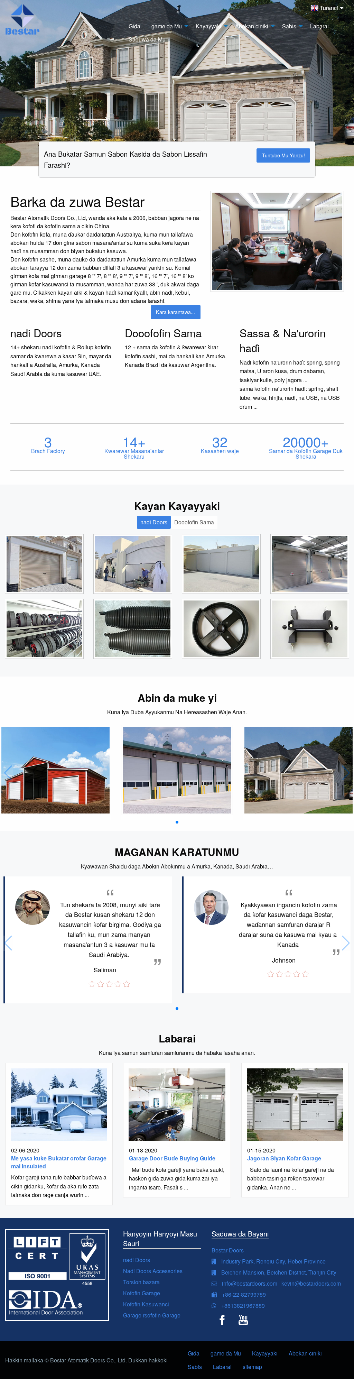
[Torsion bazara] (133, 629)
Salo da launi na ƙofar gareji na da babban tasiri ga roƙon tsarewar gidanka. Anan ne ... (290, 1178)
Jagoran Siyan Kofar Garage (284, 1158)
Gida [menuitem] (134, 26)
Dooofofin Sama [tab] (194, 522)
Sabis (195, 1367)
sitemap (252, 1367)
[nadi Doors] (44, 564)
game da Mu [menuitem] (166, 26)
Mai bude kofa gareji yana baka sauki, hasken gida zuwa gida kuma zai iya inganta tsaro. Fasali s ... (176, 1178)
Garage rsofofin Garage (151, 1315)
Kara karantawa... (175, 311)
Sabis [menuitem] (289, 26)
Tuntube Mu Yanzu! (283, 155)
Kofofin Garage (141, 1293)
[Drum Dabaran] (221, 629)
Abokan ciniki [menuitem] (251, 26)
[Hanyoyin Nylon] (310, 629)
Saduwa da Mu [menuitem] (147, 39)
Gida (193, 1353)
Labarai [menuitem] (319, 26)
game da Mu (226, 1353)
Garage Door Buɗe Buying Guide (172, 1158)
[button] (177, 822)
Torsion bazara (141, 1282)
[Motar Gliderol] (44, 629)
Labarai (222, 1367)
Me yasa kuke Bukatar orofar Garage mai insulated (58, 1162)
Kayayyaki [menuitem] (208, 26)
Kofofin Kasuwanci (146, 1304)
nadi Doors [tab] (153, 522)
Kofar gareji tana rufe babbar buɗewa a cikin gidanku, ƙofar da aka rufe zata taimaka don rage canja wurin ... (58, 1186)
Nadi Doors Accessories (153, 1271)
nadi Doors (136, 1260)
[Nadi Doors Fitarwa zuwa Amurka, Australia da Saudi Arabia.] (55, 770)
